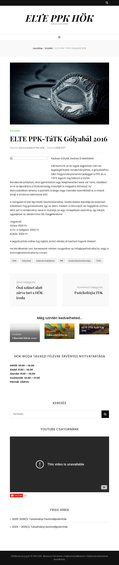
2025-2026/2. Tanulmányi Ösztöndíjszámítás (39, 519)
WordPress (59, 559)
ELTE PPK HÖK (59, 18)
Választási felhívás (57, 334)
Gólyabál (26, 261)
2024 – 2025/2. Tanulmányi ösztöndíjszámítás (40, 527)
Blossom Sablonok (86, 556)
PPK (61, 261)
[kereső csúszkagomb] (107, 3)
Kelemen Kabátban (45, 261)
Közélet (15, 131)
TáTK (98, 261)
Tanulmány (98, 323)
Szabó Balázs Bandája (80, 261)
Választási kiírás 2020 (24, 338)
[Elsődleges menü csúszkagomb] (59, 37)
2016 (14, 261)
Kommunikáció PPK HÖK (31, 147)
